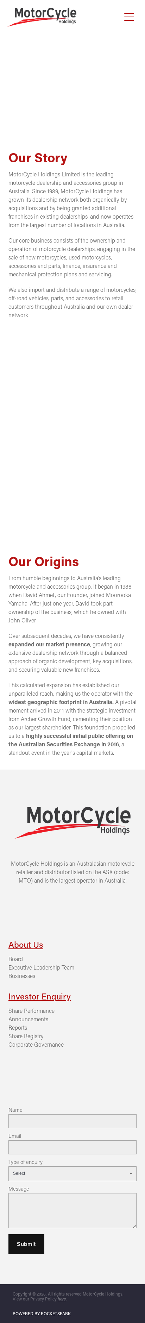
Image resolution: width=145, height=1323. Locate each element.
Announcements (28, 1019)
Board (15, 959)
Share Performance (31, 1010)
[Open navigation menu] (129, 16)
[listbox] (72, 1173)
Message (18, 1188)
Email (14, 1136)
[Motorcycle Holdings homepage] (64, 17)
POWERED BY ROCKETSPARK (42, 1313)
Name (15, 1109)
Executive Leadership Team (41, 967)
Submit (26, 1244)
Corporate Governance (36, 1044)
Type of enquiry (25, 1162)
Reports (17, 1027)
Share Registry (25, 1036)
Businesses (21, 975)
